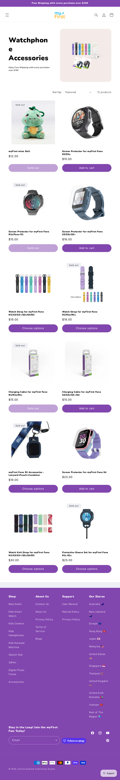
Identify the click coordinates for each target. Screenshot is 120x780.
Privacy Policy (44, 619)
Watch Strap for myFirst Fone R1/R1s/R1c (79, 313)
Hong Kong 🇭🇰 (97, 631)
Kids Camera (16, 623)
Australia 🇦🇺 (96, 604)
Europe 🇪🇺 (95, 623)
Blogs (38, 638)
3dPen (12, 662)
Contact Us (42, 604)
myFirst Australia (25, 769)
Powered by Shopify (45, 769)
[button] (7, 15)
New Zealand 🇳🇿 (97, 613)
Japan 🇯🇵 (94, 638)
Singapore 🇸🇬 (97, 665)
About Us (41, 611)
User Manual (70, 604)
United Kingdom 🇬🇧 (98, 683)
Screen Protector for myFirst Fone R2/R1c (82, 153)
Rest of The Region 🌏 (96, 714)
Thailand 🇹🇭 (96, 673)
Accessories (16, 681)
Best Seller (15, 604)
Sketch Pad (15, 654)
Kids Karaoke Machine (17, 645)
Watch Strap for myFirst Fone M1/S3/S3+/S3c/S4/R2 (26, 313)
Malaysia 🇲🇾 (96, 646)
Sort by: (57, 92)
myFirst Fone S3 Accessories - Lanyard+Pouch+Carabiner (26, 474)
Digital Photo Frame (16, 672)
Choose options (33, 328)
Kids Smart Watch (15, 613)
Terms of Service (40, 629)
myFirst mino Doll (19, 151)
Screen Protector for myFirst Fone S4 (84, 472)
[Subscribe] (56, 740)
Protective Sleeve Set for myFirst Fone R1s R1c (85, 554)
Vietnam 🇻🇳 (96, 704)
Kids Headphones (16, 633)
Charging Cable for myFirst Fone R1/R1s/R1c (28, 393)
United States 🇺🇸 (97, 656)
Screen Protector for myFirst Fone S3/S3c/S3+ (82, 233)
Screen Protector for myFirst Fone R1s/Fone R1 (29, 233)
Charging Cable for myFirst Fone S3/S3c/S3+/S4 (81, 393)
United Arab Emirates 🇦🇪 (96, 695)
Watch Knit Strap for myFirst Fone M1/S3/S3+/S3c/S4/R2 (29, 554)
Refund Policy (70, 611)
